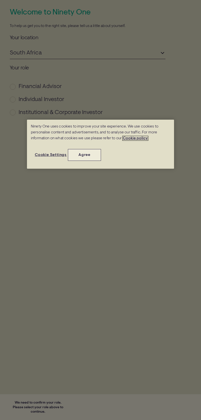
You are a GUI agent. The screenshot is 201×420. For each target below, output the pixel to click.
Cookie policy (135, 138)
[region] (100, 144)
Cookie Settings (51, 155)
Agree (84, 155)
